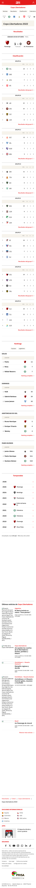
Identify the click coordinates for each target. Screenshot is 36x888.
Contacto (4, 861)
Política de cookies (6, 863)
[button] (18, 878)
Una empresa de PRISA (18, 874)
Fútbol (14, 799)
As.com (17, 685)
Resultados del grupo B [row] (25, 124)
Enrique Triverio (10, 426)
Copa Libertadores (18, 7)
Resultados (13, 11)
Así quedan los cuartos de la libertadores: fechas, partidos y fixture (23, 650)
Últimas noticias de (17, 604)
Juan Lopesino (18, 670)
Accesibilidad (5, 866)
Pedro (7, 362)
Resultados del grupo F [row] (25, 261)
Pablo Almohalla (19, 615)
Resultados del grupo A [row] (25, 90)
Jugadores (22, 348)
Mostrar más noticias (25, 732)
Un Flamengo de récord (23, 723)
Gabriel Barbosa (10, 397)
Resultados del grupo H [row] (25, 330)
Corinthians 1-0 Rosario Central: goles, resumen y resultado (23, 681)
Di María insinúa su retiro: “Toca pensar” (23, 611)
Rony (6, 367)
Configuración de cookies (20, 863)
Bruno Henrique (10, 421)
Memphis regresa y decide (22, 667)
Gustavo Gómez (10, 461)
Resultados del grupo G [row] (25, 296)
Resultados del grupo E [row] (25, 227)
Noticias (5, 11)
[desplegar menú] (2, 2)
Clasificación (23, 11)
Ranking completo (26, 376)
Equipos (13, 348)
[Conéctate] (33, 2)
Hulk (6, 392)
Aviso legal (11, 861)
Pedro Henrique (10, 456)
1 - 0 (18, 44)
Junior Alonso (9, 451)
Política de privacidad (21, 861)
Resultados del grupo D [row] (25, 193)
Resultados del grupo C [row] (25, 159)
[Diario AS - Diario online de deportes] (18, 2)
